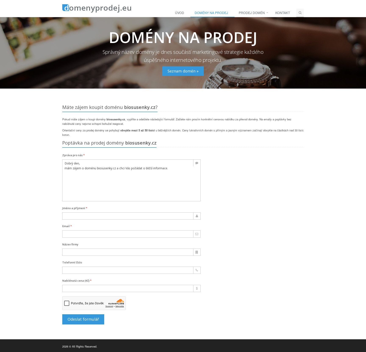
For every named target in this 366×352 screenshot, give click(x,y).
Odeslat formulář (83, 319)
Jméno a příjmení (74, 208)
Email (67, 226)
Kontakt (282, 12)
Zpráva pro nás (73, 155)
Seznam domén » (183, 71)
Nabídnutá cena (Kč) (77, 280)
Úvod (179, 12)
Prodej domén (252, 12)
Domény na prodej (211, 12)
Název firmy (70, 244)
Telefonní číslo (72, 262)
